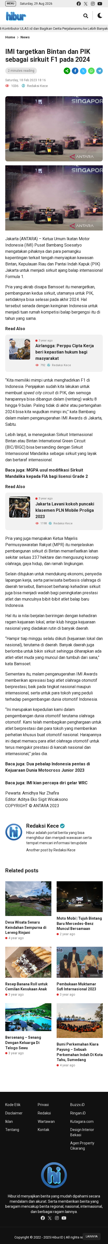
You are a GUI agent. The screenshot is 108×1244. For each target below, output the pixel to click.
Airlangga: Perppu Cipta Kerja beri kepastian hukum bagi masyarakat (64, 352)
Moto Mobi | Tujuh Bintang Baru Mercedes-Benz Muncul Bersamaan (79, 923)
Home (10, 37)
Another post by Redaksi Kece (50, 850)
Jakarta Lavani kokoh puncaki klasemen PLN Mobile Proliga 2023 (64, 510)
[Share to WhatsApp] (91, 71)
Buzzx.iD (77, 1105)
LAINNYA (92, 1236)
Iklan (9, 1121)
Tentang (12, 1130)
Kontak (43, 1130)
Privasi (43, 1105)
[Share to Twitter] (83, 71)
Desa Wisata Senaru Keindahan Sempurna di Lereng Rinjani (25, 927)
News (25, 37)
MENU (10, 3)
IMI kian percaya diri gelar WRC (57, 782)
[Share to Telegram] (99, 71)
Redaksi (44, 1113)
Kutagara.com (82, 1121)
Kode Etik (12, 1105)
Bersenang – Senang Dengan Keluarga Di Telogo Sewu (23, 1042)
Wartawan (46, 1121)
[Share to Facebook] (75, 71)
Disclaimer (14, 1113)
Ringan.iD (78, 1113)
